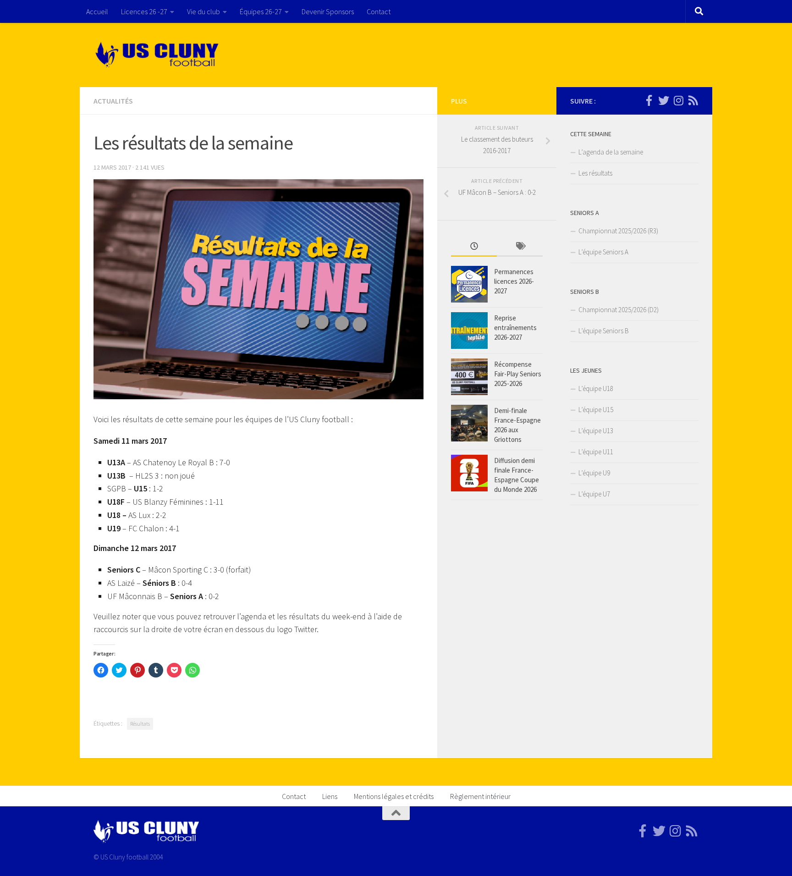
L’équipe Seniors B (603, 330)
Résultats (140, 723)
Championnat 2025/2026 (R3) (618, 230)
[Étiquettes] (520, 247)
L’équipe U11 (595, 451)
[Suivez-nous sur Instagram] (678, 100)
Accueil (97, 11)
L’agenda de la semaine (610, 152)
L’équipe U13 (595, 430)
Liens (329, 796)
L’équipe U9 (594, 472)
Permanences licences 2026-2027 (514, 281)
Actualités (113, 100)
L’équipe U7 (594, 494)
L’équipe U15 (595, 409)
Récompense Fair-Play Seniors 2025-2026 (517, 374)
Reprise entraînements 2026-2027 (515, 328)
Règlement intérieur (480, 796)
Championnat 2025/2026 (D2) (618, 309)
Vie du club (203, 11)
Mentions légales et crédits (394, 796)
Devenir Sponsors (328, 11)
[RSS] (693, 100)
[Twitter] (663, 100)
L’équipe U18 (595, 388)
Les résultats (595, 173)
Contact (378, 11)
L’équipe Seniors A (603, 252)
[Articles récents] (474, 247)
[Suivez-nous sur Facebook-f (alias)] (649, 100)
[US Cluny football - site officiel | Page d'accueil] (158, 55)
